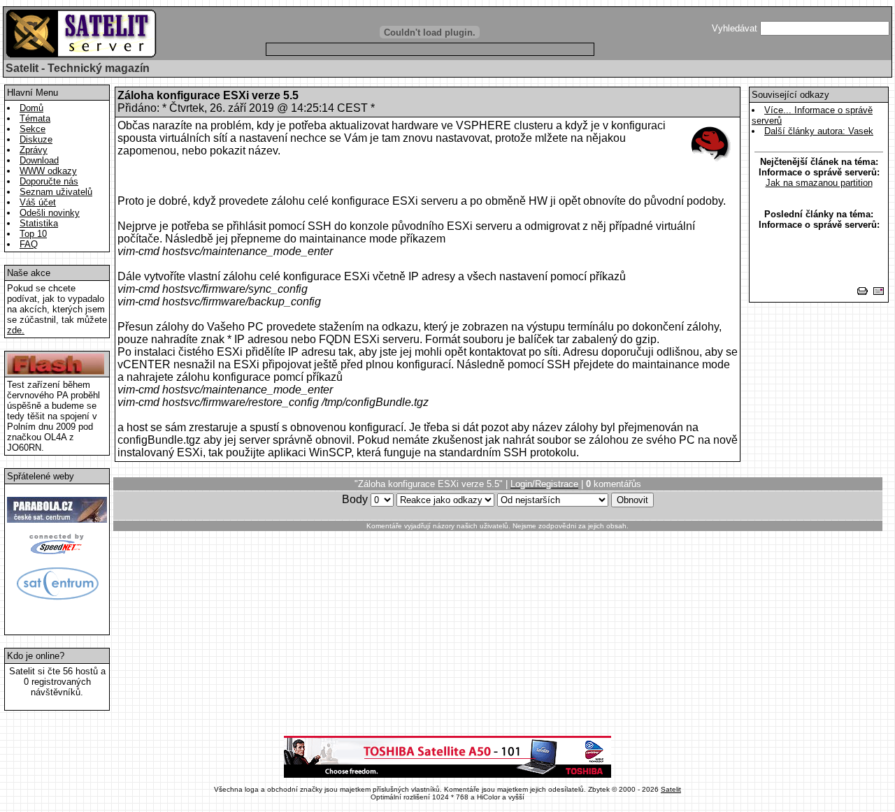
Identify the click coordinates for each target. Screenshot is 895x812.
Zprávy (34, 150)
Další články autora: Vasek (818, 131)
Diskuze (36, 139)
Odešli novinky (50, 213)
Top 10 (33, 234)
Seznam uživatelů (56, 192)
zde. (15, 330)
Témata (35, 118)
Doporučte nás (49, 181)
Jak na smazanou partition (819, 182)
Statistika (39, 223)
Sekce (32, 129)
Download (39, 160)
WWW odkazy (48, 171)
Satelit (671, 789)
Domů (31, 108)
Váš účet (38, 202)
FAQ (29, 244)
